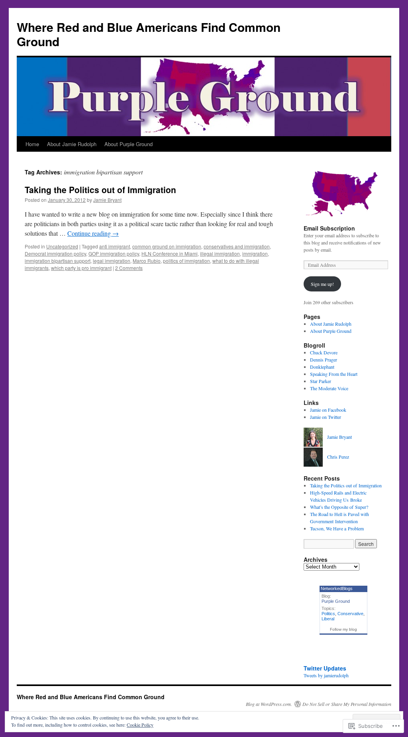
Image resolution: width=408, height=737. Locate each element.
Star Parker (320, 381)
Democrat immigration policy (55, 253)
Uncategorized (62, 246)
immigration (255, 253)
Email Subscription (329, 228)
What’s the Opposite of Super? (339, 507)
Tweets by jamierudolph (326, 675)
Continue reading (93, 233)
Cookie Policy (140, 724)
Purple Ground (336, 601)
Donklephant (322, 367)
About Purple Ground (128, 144)
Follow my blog (343, 629)
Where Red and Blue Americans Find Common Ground (148, 34)
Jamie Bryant (107, 199)
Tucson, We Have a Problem (337, 528)
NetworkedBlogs (337, 588)
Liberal (328, 618)
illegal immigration (220, 253)
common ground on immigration (166, 246)
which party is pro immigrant (81, 267)
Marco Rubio (147, 260)
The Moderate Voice (329, 388)
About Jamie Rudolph (71, 144)
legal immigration (111, 260)
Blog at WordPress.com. (269, 704)
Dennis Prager (323, 359)
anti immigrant (114, 246)
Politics (328, 613)
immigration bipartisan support (57, 260)
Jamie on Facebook (328, 410)
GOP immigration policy (113, 253)
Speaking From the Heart (333, 374)
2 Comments (129, 267)
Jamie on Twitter (325, 417)
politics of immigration (186, 260)
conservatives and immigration (237, 246)
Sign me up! (322, 284)
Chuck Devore (323, 352)
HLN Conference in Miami (169, 253)
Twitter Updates (325, 668)
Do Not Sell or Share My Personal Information (346, 704)
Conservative (350, 613)
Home (32, 144)
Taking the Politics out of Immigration (100, 189)
